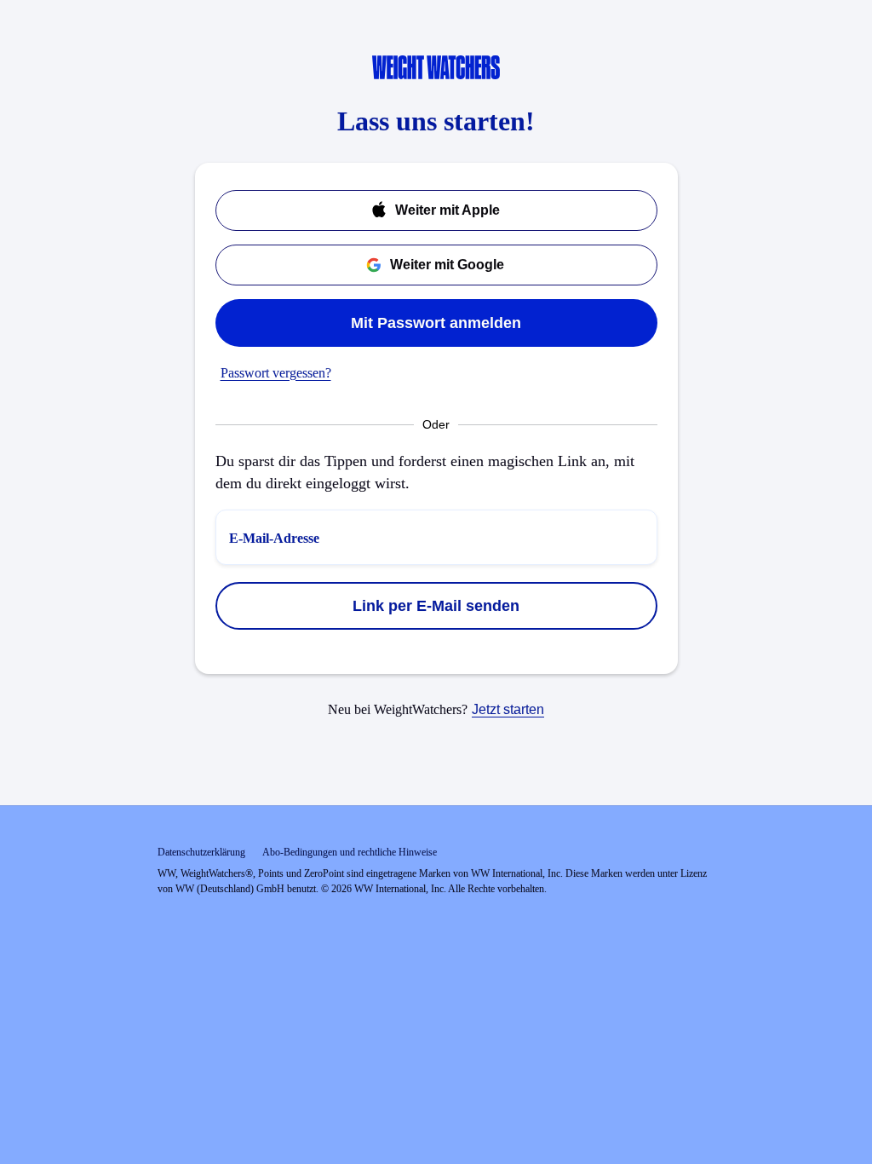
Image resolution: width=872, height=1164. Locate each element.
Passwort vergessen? (276, 373)
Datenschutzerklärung (201, 852)
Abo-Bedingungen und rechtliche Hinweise (349, 852)
